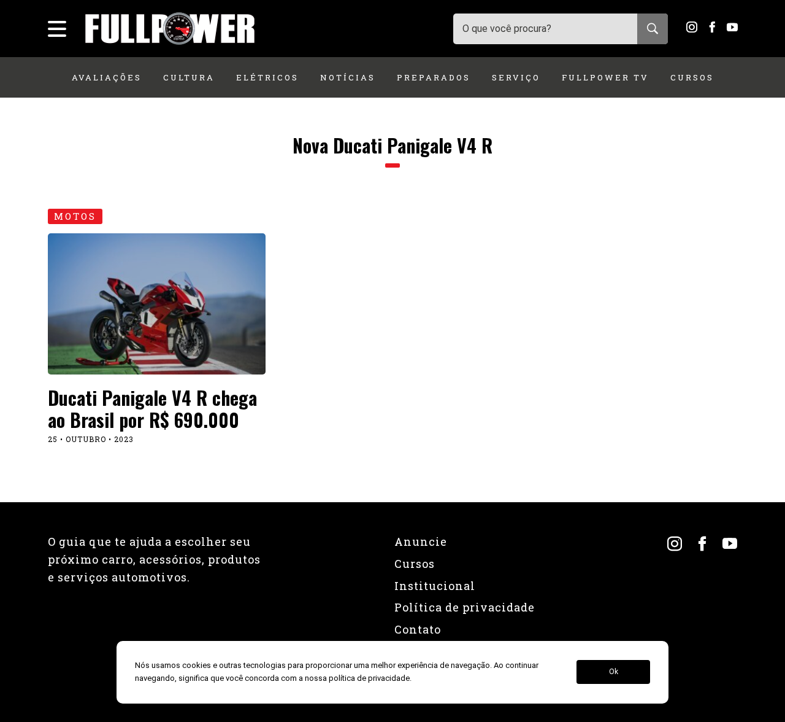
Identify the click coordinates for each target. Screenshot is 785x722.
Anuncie (420, 541)
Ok (613, 672)
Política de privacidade (464, 607)
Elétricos (267, 77)
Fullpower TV (605, 77)
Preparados (433, 77)
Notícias (347, 77)
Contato (417, 629)
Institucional (434, 585)
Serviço (516, 77)
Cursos (692, 77)
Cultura (189, 77)
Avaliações (107, 77)
